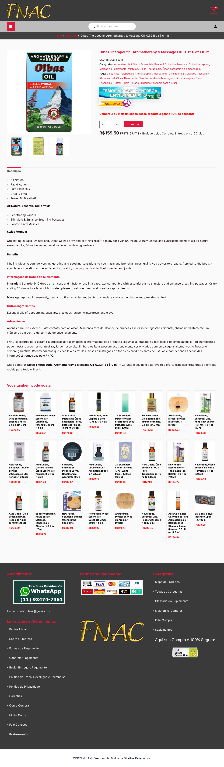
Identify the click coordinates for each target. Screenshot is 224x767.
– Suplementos (162, 629)
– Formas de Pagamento (23, 648)
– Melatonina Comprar (167, 610)
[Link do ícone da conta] (215, 26)
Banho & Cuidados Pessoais (170, 64)
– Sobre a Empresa (19, 639)
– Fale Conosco (17, 724)
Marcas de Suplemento (113, 68)
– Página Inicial (17, 629)
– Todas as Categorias (167, 591)
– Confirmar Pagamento (22, 658)
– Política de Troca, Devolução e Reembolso (36, 677)
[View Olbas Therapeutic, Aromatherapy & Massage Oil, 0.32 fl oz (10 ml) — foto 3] (59, 146)
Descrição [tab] (14, 171)
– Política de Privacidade (23, 686)
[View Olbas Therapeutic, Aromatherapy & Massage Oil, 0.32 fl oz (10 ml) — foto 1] (16, 146)
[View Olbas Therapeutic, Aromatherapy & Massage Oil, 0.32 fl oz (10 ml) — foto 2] (38, 146)
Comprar (133, 124)
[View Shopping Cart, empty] (213, 10)
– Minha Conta (16, 715)
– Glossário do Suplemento (170, 601)
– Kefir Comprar (163, 620)
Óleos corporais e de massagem (181, 68)
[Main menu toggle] (11, 26)
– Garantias (14, 696)
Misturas (133, 68)
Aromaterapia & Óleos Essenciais (133, 64)
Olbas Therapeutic (150, 68)
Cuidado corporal (199, 64)
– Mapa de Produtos (166, 582)
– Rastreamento (17, 734)
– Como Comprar (18, 705)
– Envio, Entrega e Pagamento (27, 667)
